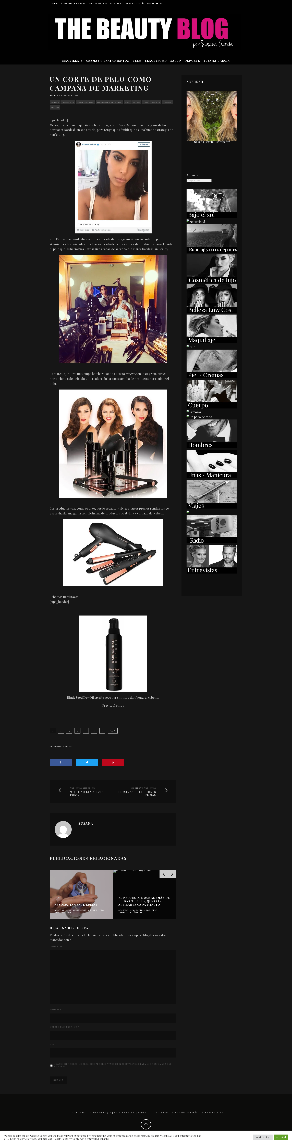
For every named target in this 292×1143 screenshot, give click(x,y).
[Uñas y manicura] (212, 477)
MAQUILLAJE (72, 60)
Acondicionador (86, 102)
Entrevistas (155, 3)
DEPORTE (192, 60)
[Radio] (212, 542)
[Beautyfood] (196, 222)
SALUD (175, 60)
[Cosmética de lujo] (212, 282)
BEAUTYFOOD (156, 60)
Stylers (167, 102)
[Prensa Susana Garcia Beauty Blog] (188, 512)
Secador (156, 102)
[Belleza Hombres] (212, 447)
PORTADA (56, 3)
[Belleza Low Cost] (212, 312)
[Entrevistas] (212, 572)
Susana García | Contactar (212, 142)
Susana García (135, 3)
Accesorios (68, 102)
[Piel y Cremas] (212, 377)
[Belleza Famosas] (194, 412)
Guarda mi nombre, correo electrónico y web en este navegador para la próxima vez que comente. (113, 1065)
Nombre (55, 1009)
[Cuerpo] (212, 407)
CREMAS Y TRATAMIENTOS (107, 60)
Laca (127, 102)
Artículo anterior (82, 788)
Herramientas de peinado (109, 102)
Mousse (136, 102)
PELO (137, 60)
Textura (55, 107)
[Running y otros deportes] (212, 252)
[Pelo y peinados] (191, 347)
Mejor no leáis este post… (86, 793)
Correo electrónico (64, 1027)
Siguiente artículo (143, 788)
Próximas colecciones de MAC (137, 793)
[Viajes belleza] (212, 507)
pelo (146, 102)
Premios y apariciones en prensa (85, 3)
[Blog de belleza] (199, 417)
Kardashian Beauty (61, 746)
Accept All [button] (281, 1137)
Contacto (117, 3)
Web (52, 1044)
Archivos (193, 175)
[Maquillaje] (212, 342)
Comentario (58, 946)
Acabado (55, 102)
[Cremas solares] (212, 217)
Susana (54, 95)
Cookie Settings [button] (263, 1137)
